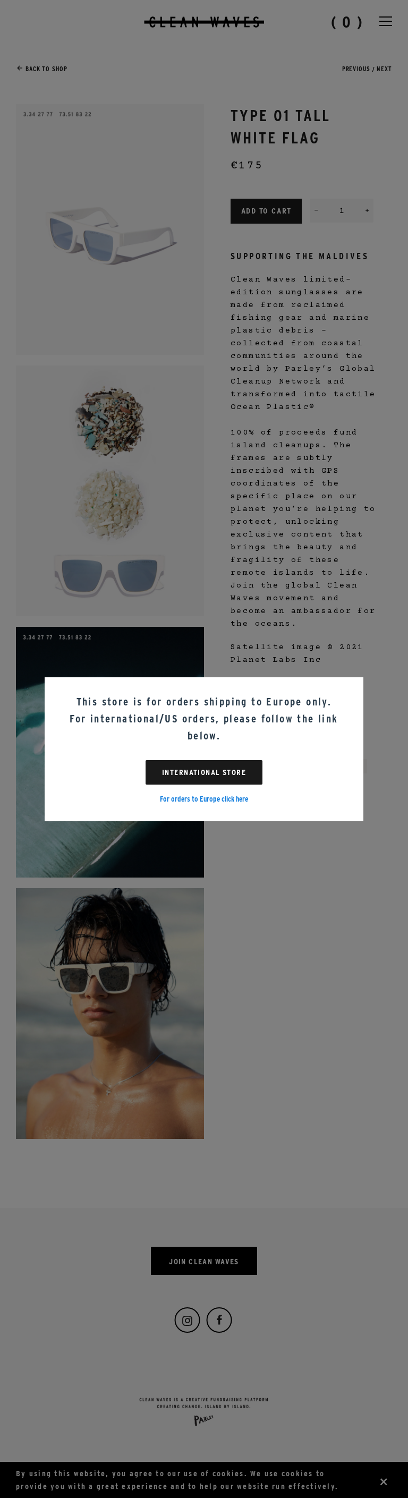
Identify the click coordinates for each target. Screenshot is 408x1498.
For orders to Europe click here (204, 799)
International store (204, 772)
